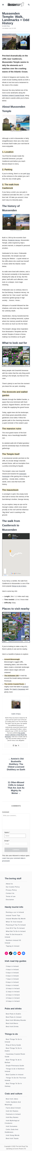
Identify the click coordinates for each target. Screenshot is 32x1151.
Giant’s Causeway (18, 689)
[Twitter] (18, 746)
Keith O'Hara (7, 26)
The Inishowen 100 (11, 676)
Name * (7, 832)
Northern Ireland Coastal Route (13, 95)
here (28, 173)
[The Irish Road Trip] (16, 5)
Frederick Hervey (14, 240)
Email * (7, 841)
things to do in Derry (19, 586)
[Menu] (3, 5)
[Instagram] (13, 746)
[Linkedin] (16, 746)
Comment (5, 812)
